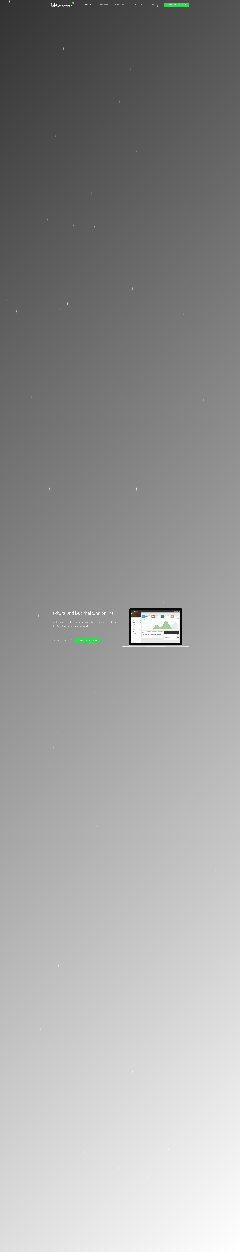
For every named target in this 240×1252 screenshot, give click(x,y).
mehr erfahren (61, 641)
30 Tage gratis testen (177, 5)
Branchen (120, 5)
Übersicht (88, 5)
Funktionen (103, 5)
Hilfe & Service (137, 5)
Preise (153, 5)
